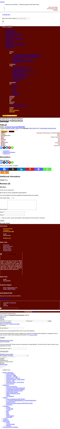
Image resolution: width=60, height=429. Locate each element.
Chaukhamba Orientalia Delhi (48, 128)
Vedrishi (2, 2)
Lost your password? (5, 322)
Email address (4, 328)
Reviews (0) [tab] (5, 184)
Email (2, 215)
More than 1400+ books (8, 18)
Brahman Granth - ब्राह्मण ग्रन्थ (13, 128)
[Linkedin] (6, 147)
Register (2, 337)
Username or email (5, 348)
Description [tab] (5, 157)
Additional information (9, 152)
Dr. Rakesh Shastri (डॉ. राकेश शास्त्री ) (15, 127)
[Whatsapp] (12, 147)
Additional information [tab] (10, 176)
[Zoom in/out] (0, 366)
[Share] (3, 366)
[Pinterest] (9, 147)
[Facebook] (1, 147)
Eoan (34, 311)
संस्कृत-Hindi (32, 128)
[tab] (31, 151)
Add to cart (4, 131)
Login (49, 321)
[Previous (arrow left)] (0, 367)
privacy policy (33, 335)
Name (2, 212)
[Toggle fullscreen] (2, 366)
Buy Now (11, 131)
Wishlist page (4, 364)
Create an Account (14, 324)
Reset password (4, 351)
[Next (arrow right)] (2, 367)
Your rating (3, 198)
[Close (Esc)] (5, 366)
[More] (4, 172)
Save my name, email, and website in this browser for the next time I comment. (23, 218)
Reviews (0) (6, 153)
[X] (4, 147)
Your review (3, 209)
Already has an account (6, 340)
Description (6, 151)
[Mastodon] (38, 169)
